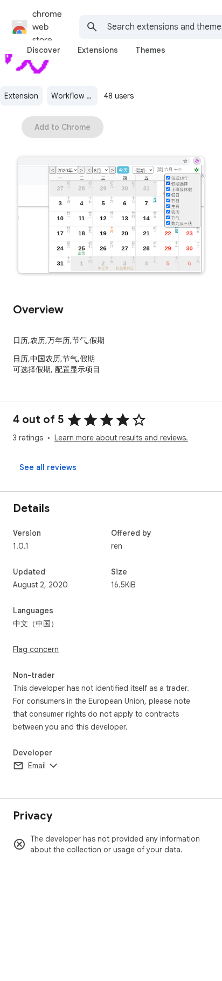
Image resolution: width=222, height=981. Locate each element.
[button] (111, 216)
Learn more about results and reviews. (121, 438)
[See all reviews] (48, 467)
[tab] (43, 50)
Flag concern (36, 649)
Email (37, 765)
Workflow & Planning (74, 96)
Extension (21, 96)
